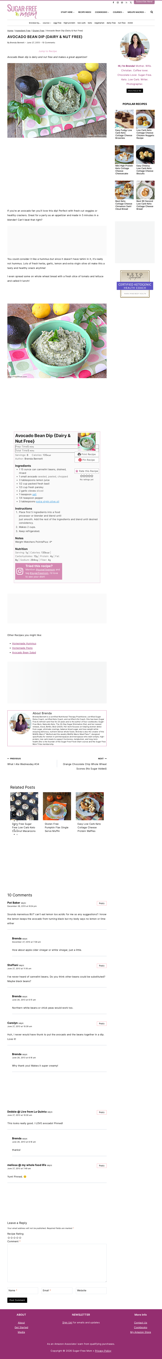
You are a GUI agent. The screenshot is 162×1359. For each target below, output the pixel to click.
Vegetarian (99, 23)
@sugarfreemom (45, 569)
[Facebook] (113, 2)
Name (13, 1290)
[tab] (17, 812)
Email (47, 1290)
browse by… (34, 23)
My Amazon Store (140, 1332)
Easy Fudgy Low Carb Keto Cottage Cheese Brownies (123, 134)
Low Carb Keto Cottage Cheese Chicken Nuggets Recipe (145, 134)
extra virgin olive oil (47, 501)
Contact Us (140, 1322)
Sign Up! (67, 1322)
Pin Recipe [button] (88, 459)
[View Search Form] (152, 12)
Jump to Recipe (48, 51)
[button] (81, 476)
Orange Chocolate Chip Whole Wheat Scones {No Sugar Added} (85, 763)
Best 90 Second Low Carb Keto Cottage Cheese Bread (145, 205)
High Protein (69, 23)
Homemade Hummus (24, 643)
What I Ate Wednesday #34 (23, 761)
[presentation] (24, 806)
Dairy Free (111, 23)
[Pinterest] (122, 2)
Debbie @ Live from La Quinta (27, 1111)
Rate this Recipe (88, 471)
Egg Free (57, 23)
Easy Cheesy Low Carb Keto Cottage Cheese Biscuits (145, 169)
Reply (101, 903)
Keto (90, 23)
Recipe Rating (15, 1233)
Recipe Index (84, 12)
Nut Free (121, 23)
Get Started (21, 1327)
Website (81, 1290)
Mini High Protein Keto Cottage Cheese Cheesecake (124, 169)
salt (34, 494)
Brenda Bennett (17, 42)
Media (21, 1332)
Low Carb (82, 23)
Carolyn (12, 1022)
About (21, 1322)
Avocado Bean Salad (24, 652)
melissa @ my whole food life (26, 1165)
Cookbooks (140, 1327)
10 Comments (48, 42)
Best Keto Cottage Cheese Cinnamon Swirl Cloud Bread (123, 205)
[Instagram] (118, 2)
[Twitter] (131, 2)
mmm (130, 23)
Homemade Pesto (22, 648)
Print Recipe (88, 454)
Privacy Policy (103, 1350)
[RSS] (126, 2)
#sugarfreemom (39, 573)
